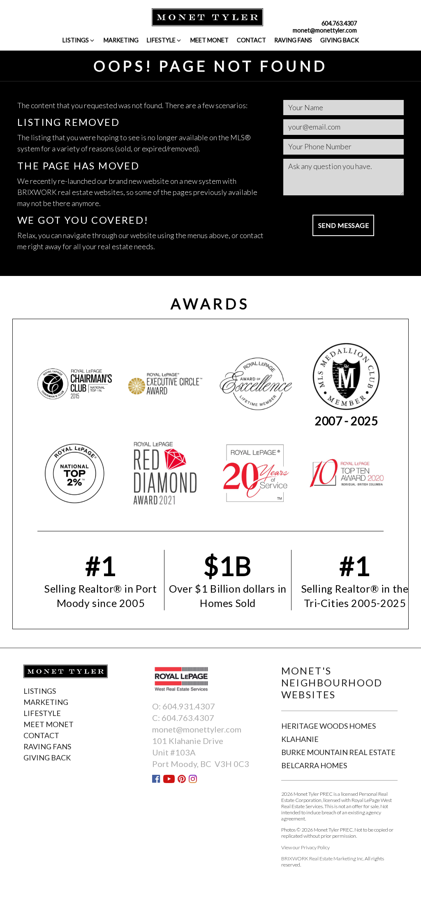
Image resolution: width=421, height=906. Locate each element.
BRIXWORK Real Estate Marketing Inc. (322, 858)
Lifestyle (161, 40)
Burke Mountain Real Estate (338, 752)
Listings (75, 40)
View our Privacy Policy (305, 847)
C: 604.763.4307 (183, 718)
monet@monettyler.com (325, 30)
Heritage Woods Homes (328, 725)
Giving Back (339, 40)
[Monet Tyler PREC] (208, 16)
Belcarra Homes (314, 765)
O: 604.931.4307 (183, 706)
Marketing (121, 40)
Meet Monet (209, 40)
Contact (251, 40)
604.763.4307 (339, 23)
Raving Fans (293, 40)
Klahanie (300, 739)
